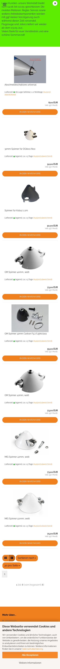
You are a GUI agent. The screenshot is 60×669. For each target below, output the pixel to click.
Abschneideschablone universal (20, 84)
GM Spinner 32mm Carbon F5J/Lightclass (26, 333)
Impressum (11, 620)
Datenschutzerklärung (32, 649)
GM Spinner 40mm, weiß (17, 272)
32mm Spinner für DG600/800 (20, 149)
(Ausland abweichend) (42, 156)
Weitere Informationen (30, 663)
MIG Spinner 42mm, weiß (17, 457)
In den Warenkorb (30, 112)
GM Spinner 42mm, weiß (17, 395)
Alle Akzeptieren (30, 655)
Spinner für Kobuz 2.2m (16, 210)
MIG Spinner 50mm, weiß (17, 518)
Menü (4, 4)
